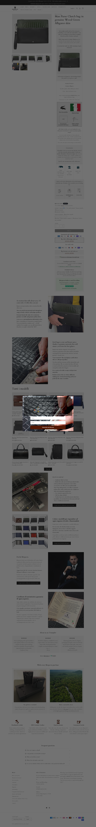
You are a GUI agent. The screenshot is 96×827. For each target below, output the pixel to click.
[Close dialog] (72, 397)
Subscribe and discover (48, 427)
